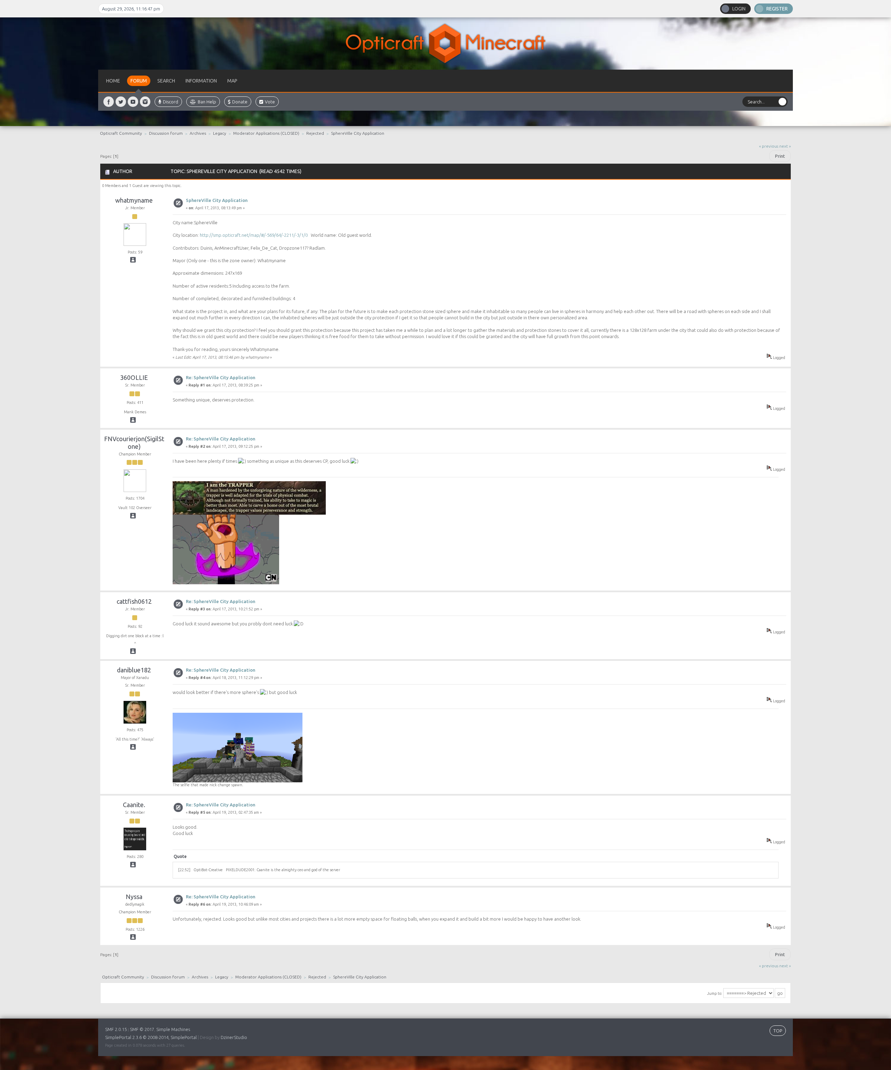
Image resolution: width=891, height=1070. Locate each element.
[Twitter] (121, 101)
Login (739, 8)
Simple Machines (173, 1029)
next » (785, 146)
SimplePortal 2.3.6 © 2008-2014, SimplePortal (151, 1037)
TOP (777, 1030)
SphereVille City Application (217, 200)
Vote (270, 101)
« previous (768, 146)
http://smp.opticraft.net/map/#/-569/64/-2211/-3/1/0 (254, 235)
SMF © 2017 (142, 1029)
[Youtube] (133, 101)
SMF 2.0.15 (116, 1029)
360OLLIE (134, 377)
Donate (239, 101)
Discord (170, 101)
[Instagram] (145, 101)
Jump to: (714, 993)
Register (777, 8)
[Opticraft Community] (445, 43)
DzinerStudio (234, 1037)
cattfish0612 (134, 601)
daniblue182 (134, 669)
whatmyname (134, 200)
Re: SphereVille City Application (220, 377)
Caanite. (134, 804)
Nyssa (134, 896)
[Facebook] (108, 101)
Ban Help (207, 101)
